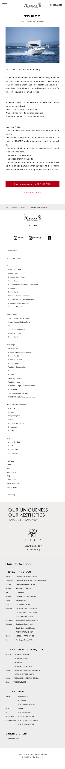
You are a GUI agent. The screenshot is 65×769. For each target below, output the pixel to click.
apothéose (22, 700)
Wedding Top (13, 348)
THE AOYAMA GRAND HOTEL (27, 576)
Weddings (11, 345)
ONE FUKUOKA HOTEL (24, 616)
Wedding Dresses (15, 378)
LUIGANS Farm (14, 333)
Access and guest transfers (19, 352)
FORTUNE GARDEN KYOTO (24, 674)
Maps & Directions (14, 483)
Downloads (12, 427)
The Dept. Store (14, 738)
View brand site (32, 546)
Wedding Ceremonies (17, 367)
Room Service (14, 292)
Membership (12, 472)
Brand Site (32, 549)
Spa (8, 438)
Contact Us (11, 480)
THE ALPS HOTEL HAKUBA (26, 596)
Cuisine (11, 374)
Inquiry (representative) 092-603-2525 (32, 184)
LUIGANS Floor (14, 270)
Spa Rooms (13, 450)
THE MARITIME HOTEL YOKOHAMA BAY (31, 580)
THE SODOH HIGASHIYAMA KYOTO (27, 670)
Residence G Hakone (23, 588)
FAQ (8, 476)
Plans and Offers (15, 359)
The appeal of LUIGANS (18, 393)
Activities (12, 288)
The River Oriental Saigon (27, 716)
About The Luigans (14, 258)
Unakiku (21, 708)
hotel (20, 238)
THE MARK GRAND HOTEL (26, 584)
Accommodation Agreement (19, 303)
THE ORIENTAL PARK (26, 724)
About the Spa (14, 442)
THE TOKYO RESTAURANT (28, 720)
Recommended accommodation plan (23, 284)
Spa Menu (12, 446)
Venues (11, 371)
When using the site (39, 754)
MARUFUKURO (21, 600)
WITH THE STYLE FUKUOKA (26, 608)
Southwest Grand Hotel (24, 624)
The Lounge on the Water (19, 318)
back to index (33, 192)
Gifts (9, 468)
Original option (14, 416)
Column (11, 431)
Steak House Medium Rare (19, 322)
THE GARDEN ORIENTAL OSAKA (26, 678)
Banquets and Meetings (16, 404)
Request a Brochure (16, 423)
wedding (37, 238)
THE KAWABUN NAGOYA (23, 666)
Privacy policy (23, 754)
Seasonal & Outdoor (16, 329)
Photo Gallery (14, 363)
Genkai (11, 326)
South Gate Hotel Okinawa (25, 628)
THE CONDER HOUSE (22, 658)
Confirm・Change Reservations (21, 299)
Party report (13, 389)
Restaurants (12, 314)
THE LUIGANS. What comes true (21, 397)
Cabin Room (13, 281)
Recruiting (11, 495)
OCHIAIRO (20, 592)
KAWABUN (18, 662)
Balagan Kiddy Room (17, 277)
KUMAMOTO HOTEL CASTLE (27, 620)
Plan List (11, 408)
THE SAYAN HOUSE (25, 712)
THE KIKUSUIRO (20, 682)
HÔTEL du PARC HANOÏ (25, 636)
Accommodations (14, 266)
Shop (9, 465)
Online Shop (12, 487)
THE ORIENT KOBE (23, 604)
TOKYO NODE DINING (26, 704)
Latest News (12, 250)
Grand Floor (13, 273)
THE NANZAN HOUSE (22, 654)
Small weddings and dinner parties (22, 386)
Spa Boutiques (14, 453)
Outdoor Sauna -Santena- (19, 296)
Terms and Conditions (17, 307)
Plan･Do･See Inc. (35, 757)
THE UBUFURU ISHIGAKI (25, 632)
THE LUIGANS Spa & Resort (26, 612)
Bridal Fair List (14, 356)
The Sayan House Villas (24, 640)
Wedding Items (14, 382)
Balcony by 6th (23, 696)
